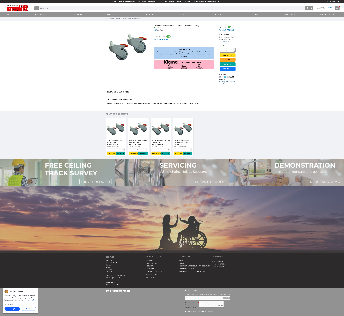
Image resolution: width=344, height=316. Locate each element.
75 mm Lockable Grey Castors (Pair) (114, 141)
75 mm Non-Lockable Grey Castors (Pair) (138, 141)
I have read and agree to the (200, 311)
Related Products (117, 114)
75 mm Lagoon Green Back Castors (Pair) (160, 141)
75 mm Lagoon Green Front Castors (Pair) (181, 141)
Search (111, 19)
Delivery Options (224, 41)
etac (160, 29)
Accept (12, 309)
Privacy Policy (30, 301)
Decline (28, 309)
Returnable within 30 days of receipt (227, 82)
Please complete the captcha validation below (190, 305)
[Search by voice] (307, 8)
